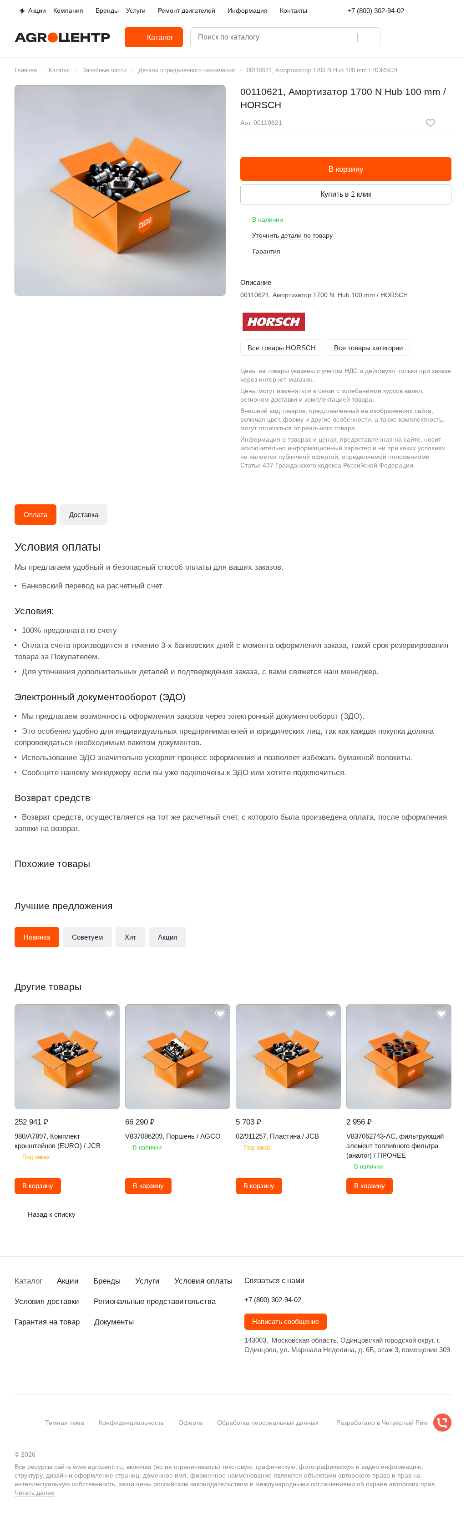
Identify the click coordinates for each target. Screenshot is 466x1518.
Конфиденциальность (131, 1422)
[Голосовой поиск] (347, 37)
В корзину (346, 169)
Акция (167, 937)
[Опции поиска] (311, 37)
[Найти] (368, 37)
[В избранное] (430, 123)
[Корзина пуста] (446, 37)
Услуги (147, 1281)
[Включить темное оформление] (447, 11)
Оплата (35, 514)
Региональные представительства (155, 1301)
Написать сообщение (285, 1321)
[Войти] (399, 37)
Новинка (37, 937)
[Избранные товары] (423, 37)
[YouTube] (56, 1370)
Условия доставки (47, 1301)
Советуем (87, 937)
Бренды (107, 1281)
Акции (68, 1281)
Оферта (190, 1422)
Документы (114, 1322)
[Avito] (92, 1370)
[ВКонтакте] (20, 1370)
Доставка (83, 514)
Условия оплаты (203, 1281)
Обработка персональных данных (268, 1422)
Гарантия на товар (47, 1322)
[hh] (111, 1370)
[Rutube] (74, 1370)
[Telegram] (38, 1370)
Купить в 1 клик (345, 194)
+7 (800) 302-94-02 (375, 11)
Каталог (28, 1281)
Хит (130, 937)
